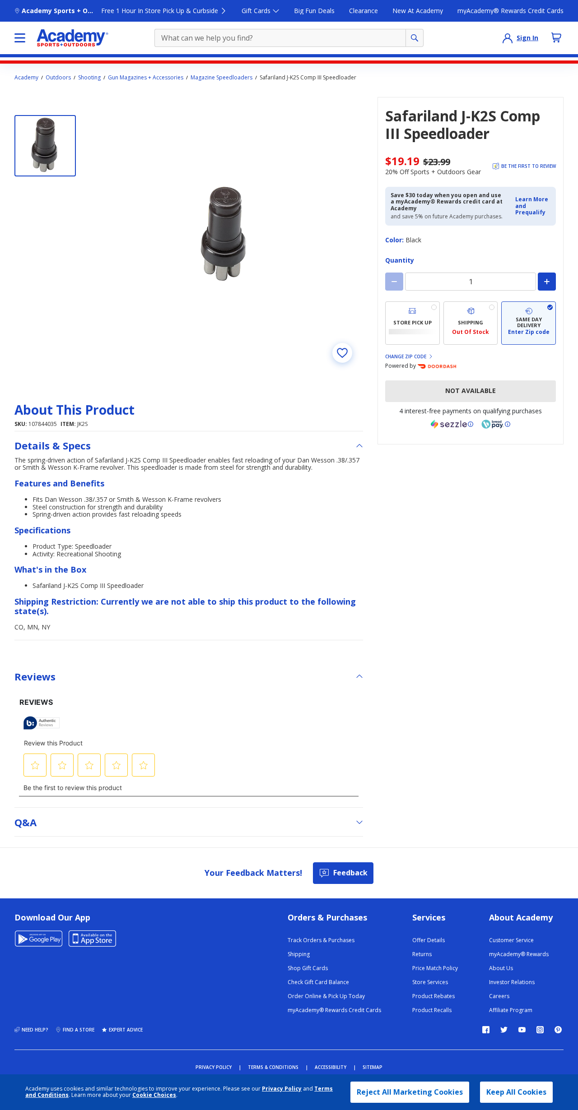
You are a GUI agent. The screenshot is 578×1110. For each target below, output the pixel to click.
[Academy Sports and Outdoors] (72, 38)
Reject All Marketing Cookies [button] (410, 1092)
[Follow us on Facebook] (485, 1029)
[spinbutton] (470, 282)
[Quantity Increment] (547, 282)
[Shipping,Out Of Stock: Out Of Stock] (471, 323)
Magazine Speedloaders (221, 77)
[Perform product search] (415, 38)
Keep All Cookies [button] (516, 1092)
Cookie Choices (154, 1095)
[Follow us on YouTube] (522, 1029)
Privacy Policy (282, 1088)
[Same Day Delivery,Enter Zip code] (528, 323)
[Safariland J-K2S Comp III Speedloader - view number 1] (45, 146)
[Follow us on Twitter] (504, 1029)
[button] (532, 206)
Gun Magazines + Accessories (145, 77)
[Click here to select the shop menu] (19, 38)
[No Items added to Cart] (556, 37)
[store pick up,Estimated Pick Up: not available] (412, 323)
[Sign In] (507, 38)
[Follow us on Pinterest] (558, 1029)
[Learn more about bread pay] (495, 424)
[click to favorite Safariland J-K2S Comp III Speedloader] (342, 353)
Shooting (89, 77)
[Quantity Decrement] (394, 282)
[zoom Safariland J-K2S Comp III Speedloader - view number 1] (225, 235)
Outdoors (58, 77)
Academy (26, 77)
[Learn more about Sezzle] (452, 424)
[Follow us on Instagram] (540, 1029)
